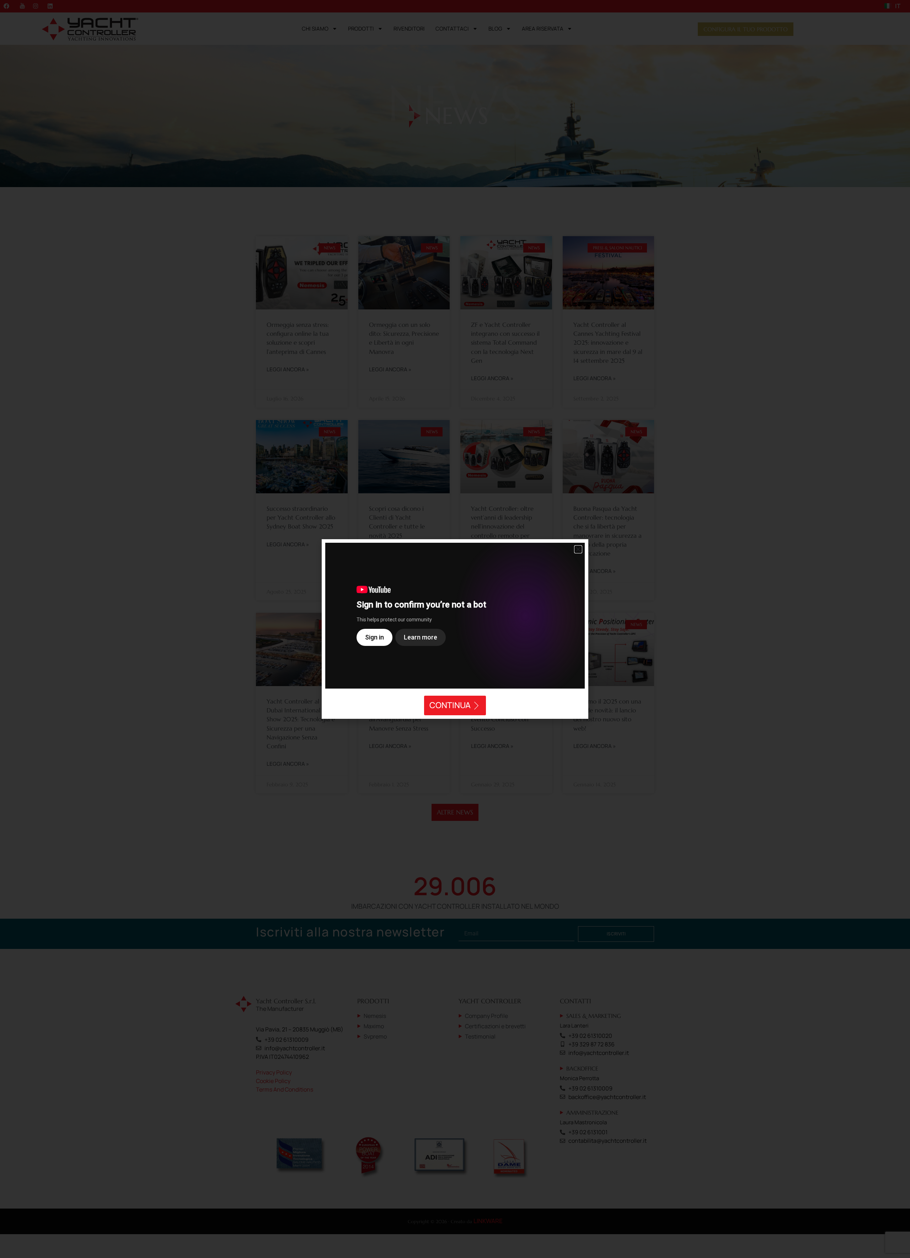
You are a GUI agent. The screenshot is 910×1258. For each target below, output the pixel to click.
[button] (578, 549)
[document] (455, 629)
